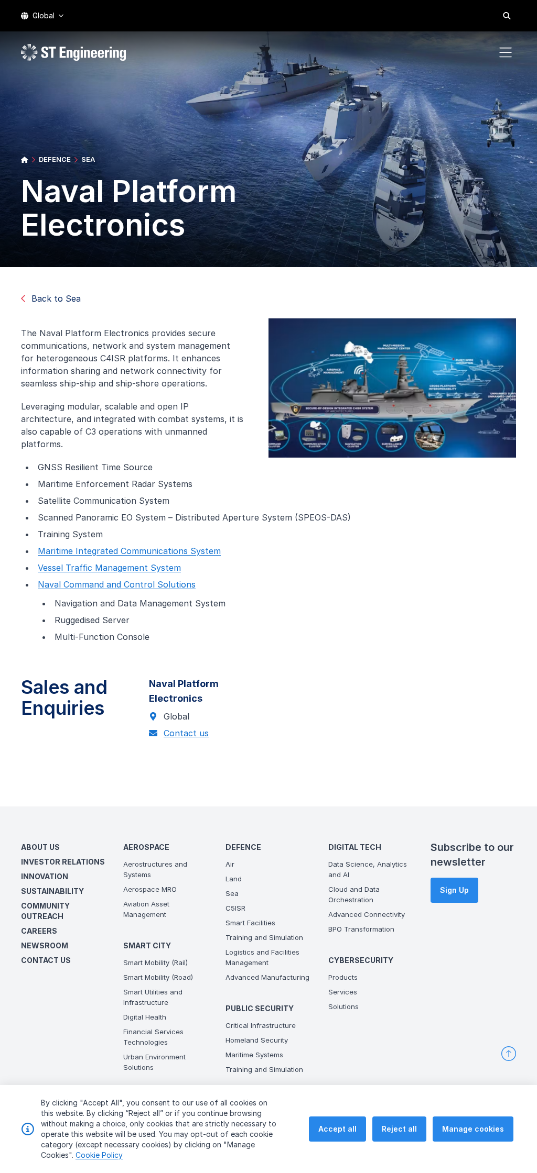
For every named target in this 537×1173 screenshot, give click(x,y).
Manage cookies (473, 1128)
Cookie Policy (99, 1154)
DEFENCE (55, 159)
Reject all (399, 1128)
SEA (88, 159)
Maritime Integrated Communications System (129, 551)
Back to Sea (56, 298)
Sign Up (454, 890)
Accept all (337, 1128)
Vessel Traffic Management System (109, 567)
